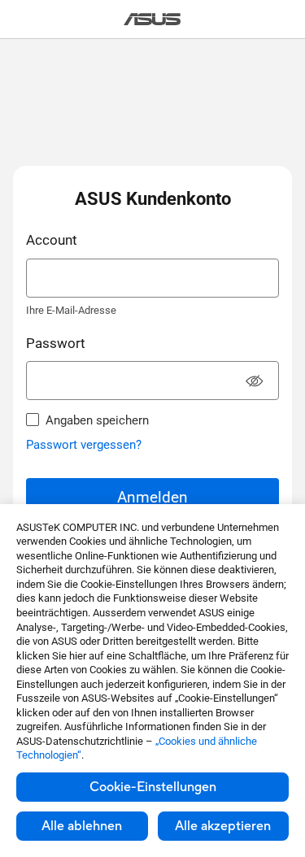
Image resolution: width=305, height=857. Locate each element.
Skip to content (10, 49)
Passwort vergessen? (84, 444)
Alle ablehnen (81, 826)
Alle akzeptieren (223, 826)
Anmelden (152, 497)
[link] (152, 19)
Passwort (55, 343)
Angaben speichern (97, 420)
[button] (254, 382)
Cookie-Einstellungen (152, 787)
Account (51, 240)
